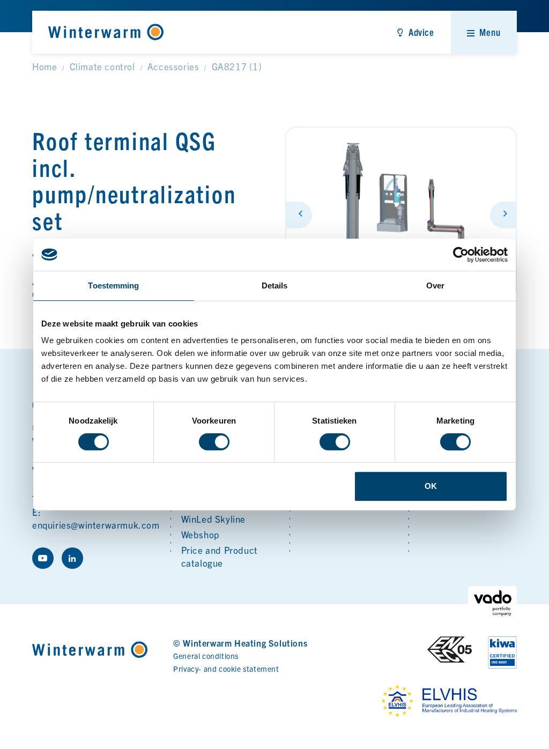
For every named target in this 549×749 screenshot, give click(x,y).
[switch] (214, 441)
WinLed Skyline (213, 518)
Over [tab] (435, 285)
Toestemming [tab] (113, 285)
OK (431, 486)
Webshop (200, 534)
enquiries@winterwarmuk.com (96, 524)
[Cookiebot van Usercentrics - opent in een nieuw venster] (461, 255)
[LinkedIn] (72, 558)
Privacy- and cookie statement (226, 668)
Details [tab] (275, 285)
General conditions (206, 656)
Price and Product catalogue (219, 556)
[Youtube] (43, 558)
